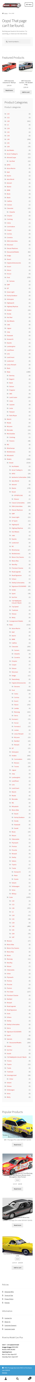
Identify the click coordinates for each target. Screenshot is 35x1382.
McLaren (9, 426)
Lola (8, 354)
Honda (9, 314)
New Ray (14, 564)
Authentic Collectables (19, 477)
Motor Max (15, 561)
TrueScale (15, 610)
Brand (11, 463)
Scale (11, 897)
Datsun (11, 386)
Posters (11, 441)
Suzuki (16, 828)
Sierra (16, 715)
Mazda (9, 423)
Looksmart (10, 361)
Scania (16, 879)
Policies (7, 1303)
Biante (9, 187)
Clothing (10, 219)
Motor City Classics (18, 557)
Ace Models (10, 150)
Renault (16, 745)
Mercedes (10, 430)
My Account (6, 1379)
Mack (8, 368)
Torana (16, 766)
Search (17, 1379)
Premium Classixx (17, 568)
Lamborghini (11, 346)
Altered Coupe (11, 157)
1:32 (8, 132)
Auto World (10, 179)
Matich (9, 419)
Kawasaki (10, 335)
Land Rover (10, 350)
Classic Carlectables (18, 503)
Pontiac (14, 846)
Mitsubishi (10, 455)
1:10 (8, 114)
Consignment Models (16, 621)
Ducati (9, 259)
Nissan (14, 835)
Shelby (14, 857)
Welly (13, 617)
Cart (27, 1377)
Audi (8, 172)
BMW (8, 190)
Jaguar (9, 328)
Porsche (14, 850)
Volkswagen (15, 886)
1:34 (8, 136)
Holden (9, 310)
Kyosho (9, 343)
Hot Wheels (10, 321)
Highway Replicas (12, 306)
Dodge (9, 256)
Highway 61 (10, 303)
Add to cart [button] (26, 92)
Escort (9, 266)
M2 (13, 546)
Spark (13, 593)
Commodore (11, 226)
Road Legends (16, 572)
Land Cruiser (13, 397)
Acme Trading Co (12, 154)
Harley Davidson (12, 295)
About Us (7, 1322)
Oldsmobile (15, 839)
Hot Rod (12, 161)
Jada (8, 325)
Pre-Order (10, 992)
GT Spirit (14, 521)
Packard (11, 412)
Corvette (10, 237)
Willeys (14, 894)
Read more (9, 90)
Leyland (11, 405)
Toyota (14, 864)
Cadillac (9, 201)
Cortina (9, 234)
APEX (8, 165)
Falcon (9, 270)
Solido (14, 590)
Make (8, 372)
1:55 (8, 143)
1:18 (8, 121)
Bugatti (11, 379)
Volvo (13, 890)
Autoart (9, 183)
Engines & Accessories (14, 263)
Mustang (17, 712)
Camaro (9, 205)
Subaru (14, 861)
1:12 (8, 117)
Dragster (12, 390)
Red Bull (17, 741)
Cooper (9, 230)
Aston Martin (11, 168)
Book (8, 194)
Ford (8, 277)
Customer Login (10, 1329)
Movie (13, 832)
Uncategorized (11, 1075)
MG (8, 444)
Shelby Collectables (18, 583)
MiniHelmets (11, 452)
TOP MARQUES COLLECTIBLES (17, 1057)
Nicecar (16, 499)
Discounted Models (13, 252)
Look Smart (10, 357)
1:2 (8, 125)
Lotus (11, 408)
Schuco (14, 579)
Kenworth (10, 339)
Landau (16, 708)
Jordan (16, 730)
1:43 (8, 139)
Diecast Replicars (12, 248)
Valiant (14, 883)
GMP (8, 285)
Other (9, 974)
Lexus (11, 401)
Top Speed (15, 607)
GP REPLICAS (18, 495)
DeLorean (10, 245)
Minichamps (11, 448)
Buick (8, 197)
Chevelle (12, 212)
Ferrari (9, 274)
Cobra (9, 223)
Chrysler (9, 216)
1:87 (13, 937)
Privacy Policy (9, 1299)
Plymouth (15, 843)
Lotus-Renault (11, 365)
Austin (9, 176)
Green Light (10, 292)
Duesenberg (15, 679)
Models (9, 459)
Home (6, 13)
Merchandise (11, 434)
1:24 (8, 128)
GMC (10, 394)
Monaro (16, 763)
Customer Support (10, 1325)
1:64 (8, 146)
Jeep (8, 332)
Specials (9, 1039)
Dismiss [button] (4, 1373)
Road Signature (17, 575)
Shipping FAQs (9, 1292)
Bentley (11, 375)
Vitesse (14, 614)
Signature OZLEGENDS (19, 586)
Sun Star (14, 597)
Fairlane (11, 281)
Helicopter (10, 299)
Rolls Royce (13, 415)
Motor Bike (15, 810)
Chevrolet (10, 208)
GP (8, 288)
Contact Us (8, 1318)
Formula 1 (15, 719)
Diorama (17, 686)
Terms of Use (9, 1295)
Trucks (14, 868)
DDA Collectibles (12, 241)
